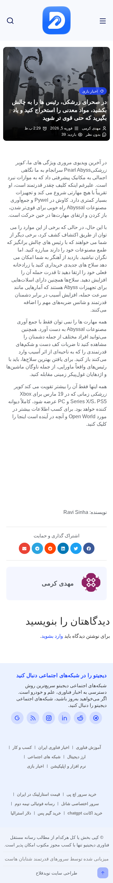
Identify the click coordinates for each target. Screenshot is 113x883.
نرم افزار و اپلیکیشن (68, 766)
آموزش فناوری (88, 747)
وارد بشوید (52, 636)
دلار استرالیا (21, 813)
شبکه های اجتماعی (44, 756)
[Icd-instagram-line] (48, 718)
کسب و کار (22, 747)
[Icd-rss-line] (33, 718)
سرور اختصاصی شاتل (80, 803)
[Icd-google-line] (17, 718)
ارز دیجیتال (76, 756)
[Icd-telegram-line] (95, 718)
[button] (93, 91)
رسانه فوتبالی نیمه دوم (35, 803)
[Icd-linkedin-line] (64, 718)
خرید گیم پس (49, 813)
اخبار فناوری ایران (53, 747)
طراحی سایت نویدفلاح (56, 872)
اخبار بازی (35, 766)
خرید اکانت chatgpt (84, 813)
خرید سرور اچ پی (81, 794)
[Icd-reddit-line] (80, 718)
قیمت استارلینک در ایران (38, 794)
